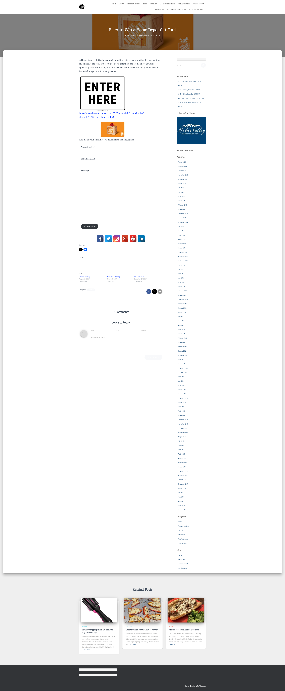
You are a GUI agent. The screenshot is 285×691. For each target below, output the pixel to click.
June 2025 (181, 192)
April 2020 (181, 385)
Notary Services (184, 4)
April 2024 (181, 235)
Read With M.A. (183, 539)
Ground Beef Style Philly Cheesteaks (184, 630)
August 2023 (182, 265)
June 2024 (181, 231)
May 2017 (181, 501)
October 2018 (182, 428)
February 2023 (182, 291)
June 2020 (181, 377)
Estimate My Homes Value (176, 9)
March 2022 (181, 334)
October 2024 (182, 218)
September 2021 (183, 355)
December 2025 (183, 171)
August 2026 (182, 162)
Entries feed (181, 559)
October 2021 (182, 351)
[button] (203, 9)
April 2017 (181, 505)
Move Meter (159, 9)
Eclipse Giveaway (84, 277)
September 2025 (183, 179)
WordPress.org (182, 568)
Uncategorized (182, 543)
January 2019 (182, 415)
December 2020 (183, 368)
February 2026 (182, 166)
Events (180, 522)
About (121, 4)
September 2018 (183, 432)
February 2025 (182, 205)
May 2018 (181, 450)
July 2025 (181, 188)
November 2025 (183, 175)
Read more (87, 650)
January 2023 (182, 295)
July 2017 (181, 492)
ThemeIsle (202, 686)
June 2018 (181, 445)
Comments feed (183, 564)
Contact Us (89, 226)
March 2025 (181, 201)
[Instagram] (116, 238)
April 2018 (181, 454)
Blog (145, 4)
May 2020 (181, 381)
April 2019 (181, 411)
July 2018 (181, 441)
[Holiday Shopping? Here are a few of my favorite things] (99, 610)
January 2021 (182, 364)
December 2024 (183, 214)
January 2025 (182, 209)
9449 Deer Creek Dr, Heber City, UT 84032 (192, 98)
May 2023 (181, 278)
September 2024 (183, 222)
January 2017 (182, 510)
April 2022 (181, 329)
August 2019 (182, 402)
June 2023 (181, 274)
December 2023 (183, 252)
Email (88, 158)
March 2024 (181, 239)
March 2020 (181, 389)
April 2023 (181, 282)
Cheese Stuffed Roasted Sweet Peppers (142, 630)
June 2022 (181, 321)
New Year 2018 (139, 277)
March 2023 (181, 286)
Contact (153, 4)
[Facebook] (100, 238)
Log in (180, 555)
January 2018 (182, 467)
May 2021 (181, 359)
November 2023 (183, 256)
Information (181, 535)
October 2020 (182, 372)
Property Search (133, 4)
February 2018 (182, 462)
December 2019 (183, 398)
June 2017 (181, 497)
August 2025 (182, 183)
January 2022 (182, 342)
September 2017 (183, 484)
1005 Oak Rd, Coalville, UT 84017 (189, 94)
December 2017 (183, 471)
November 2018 (183, 424)
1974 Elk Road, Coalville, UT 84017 (189, 90)
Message (85, 170)
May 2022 (181, 325)
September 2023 (183, 261)
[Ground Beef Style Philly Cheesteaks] (186, 610)
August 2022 (182, 312)
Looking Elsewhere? (167, 4)
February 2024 (182, 244)
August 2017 (182, 488)
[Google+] (124, 238)
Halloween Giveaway (113, 277)
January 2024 (182, 248)
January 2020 (182, 394)
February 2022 (182, 338)
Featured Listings (183, 526)
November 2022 (183, 304)
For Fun (91, 289)
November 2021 (183, 347)
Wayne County (198, 4)
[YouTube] (133, 238)
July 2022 (181, 317)
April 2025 (181, 196)
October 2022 (182, 308)
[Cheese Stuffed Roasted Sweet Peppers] (142, 610)
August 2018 (182, 437)
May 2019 (181, 407)
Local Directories (196, 9)
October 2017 (182, 480)
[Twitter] (108, 238)
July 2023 (181, 269)
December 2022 (183, 299)
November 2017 (183, 475)
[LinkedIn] (141, 238)
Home (114, 4)
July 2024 (181, 226)
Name (88, 147)
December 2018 (183, 420)
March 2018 (181, 458)
